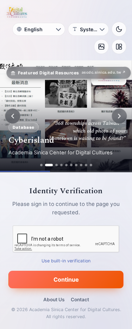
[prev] (12, 116)
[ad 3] (56, 165)
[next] (119, 116)
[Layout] (119, 46)
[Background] (101, 46)
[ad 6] (71, 165)
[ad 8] (81, 165)
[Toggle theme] (119, 29)
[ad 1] (41, 165)
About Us (53, 299)
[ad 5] (66, 165)
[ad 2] (49, 165)
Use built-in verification (66, 260)
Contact (80, 299)
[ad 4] (61, 165)
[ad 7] (76, 165)
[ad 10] (91, 165)
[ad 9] (86, 165)
